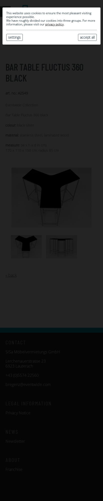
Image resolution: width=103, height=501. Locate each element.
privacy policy (54, 24)
